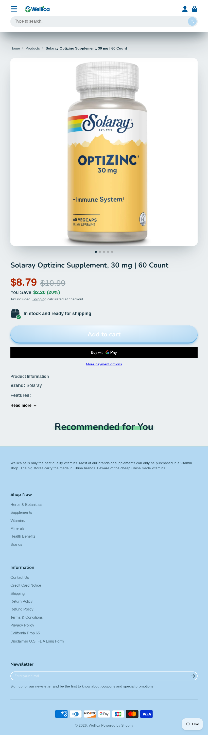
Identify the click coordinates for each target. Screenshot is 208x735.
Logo (37, 9)
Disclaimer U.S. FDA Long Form (37, 641)
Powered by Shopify (117, 725)
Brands (16, 544)
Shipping (39, 299)
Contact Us (19, 577)
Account (185, 9)
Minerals (17, 528)
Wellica (94, 725)
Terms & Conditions (26, 617)
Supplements (21, 512)
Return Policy (21, 601)
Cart (195, 9)
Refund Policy (21, 609)
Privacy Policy (22, 625)
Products (33, 48)
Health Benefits (23, 536)
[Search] (192, 21)
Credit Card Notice (25, 585)
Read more (20, 405)
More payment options (104, 364)
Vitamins (17, 520)
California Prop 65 (25, 633)
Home (15, 48)
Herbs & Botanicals (26, 504)
